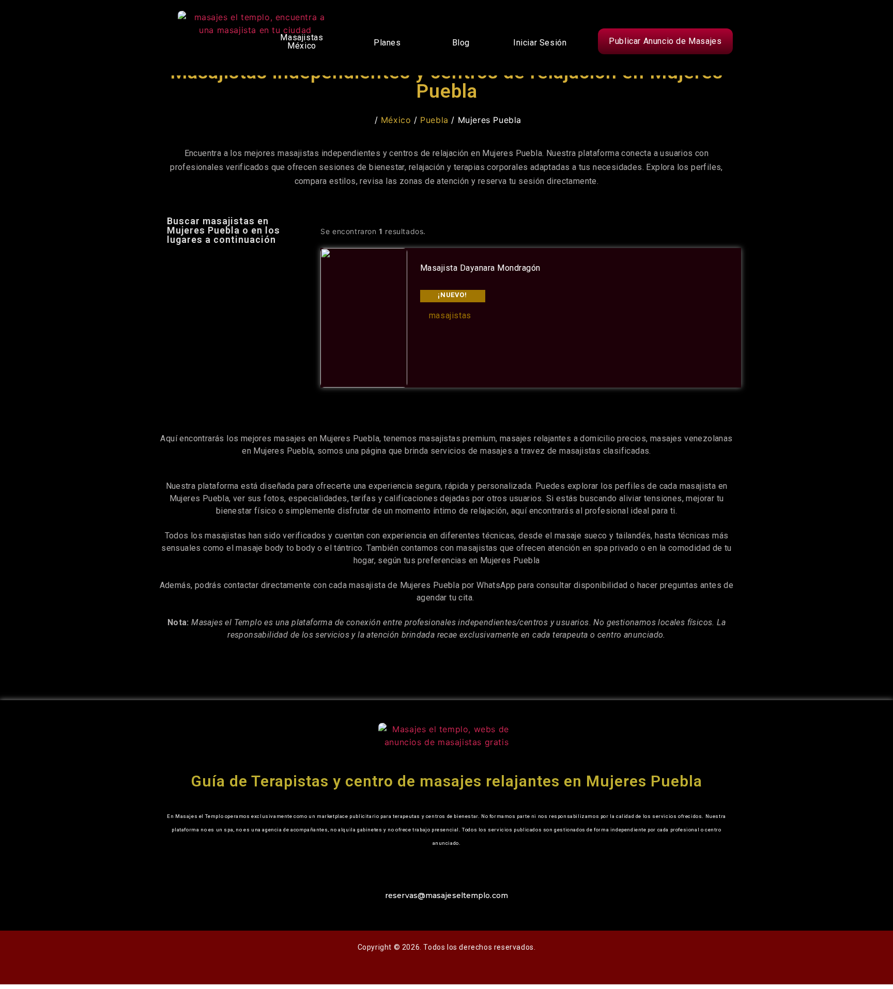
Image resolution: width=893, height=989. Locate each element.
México (396, 120)
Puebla (434, 120)
